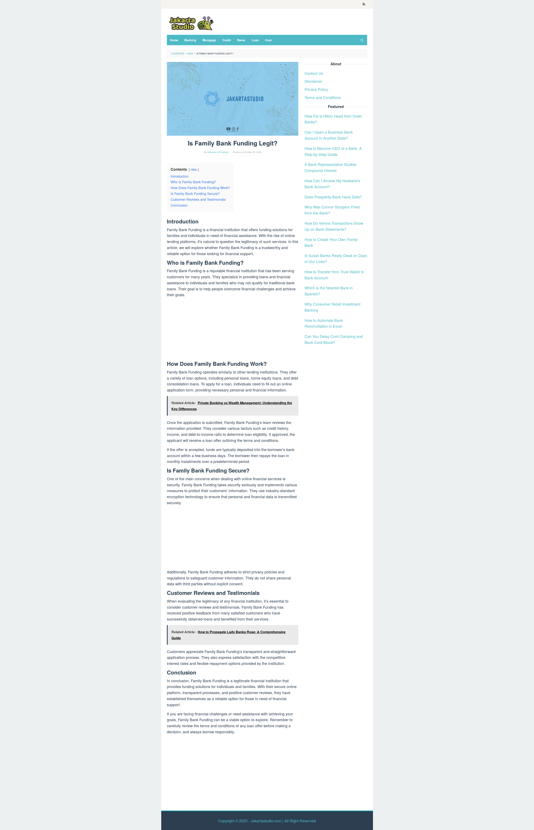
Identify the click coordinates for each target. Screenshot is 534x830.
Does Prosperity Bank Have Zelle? (333, 196)
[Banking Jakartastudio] (191, 22)
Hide (194, 169)
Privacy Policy (316, 89)
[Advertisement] (232, 330)
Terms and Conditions (323, 97)
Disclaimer (313, 81)
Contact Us (314, 73)
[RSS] (364, 4)
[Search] (362, 40)
